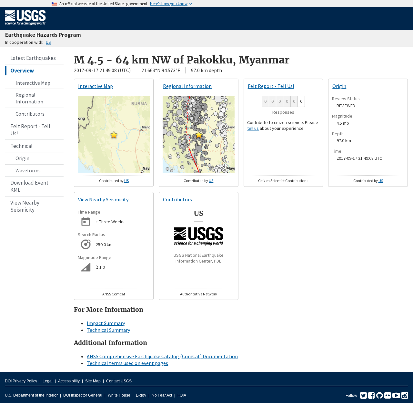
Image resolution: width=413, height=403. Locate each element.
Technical (21, 145)
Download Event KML (29, 186)
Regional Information (29, 98)
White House (119, 395)
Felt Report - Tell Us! (30, 130)
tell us (253, 128)
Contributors (30, 113)
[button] (114, 135)
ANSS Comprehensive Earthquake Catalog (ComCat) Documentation (162, 356)
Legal (48, 381)
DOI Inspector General (82, 395)
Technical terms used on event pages (127, 363)
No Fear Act (162, 395)
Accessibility (69, 381)
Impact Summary (106, 323)
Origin (22, 158)
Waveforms (28, 170)
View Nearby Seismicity (24, 206)
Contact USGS (119, 381)
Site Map (93, 381)
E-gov (141, 395)
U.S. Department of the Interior (31, 395)
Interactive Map (32, 83)
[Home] (25, 26)
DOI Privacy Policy (21, 381)
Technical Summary (108, 330)
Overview (22, 70)
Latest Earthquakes (33, 58)
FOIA (181, 395)
